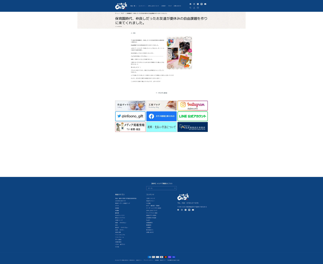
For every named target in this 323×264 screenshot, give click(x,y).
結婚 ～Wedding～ (121, 222)
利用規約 (157, 260)
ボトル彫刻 (118, 239)
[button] (133, 6)
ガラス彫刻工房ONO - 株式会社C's (127, 260)
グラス (117, 205)
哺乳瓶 (117, 212)
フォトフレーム (119, 237)
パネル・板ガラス (120, 244)
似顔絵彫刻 (149, 222)
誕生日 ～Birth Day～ (121, 227)
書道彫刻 (148, 225)
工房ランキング (150, 198)
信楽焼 (117, 208)
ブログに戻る (162, 93)
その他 (117, 246)
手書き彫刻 (118, 241)
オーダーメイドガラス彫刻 (153, 208)
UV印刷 (148, 203)
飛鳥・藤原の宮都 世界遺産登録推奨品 (126, 198)
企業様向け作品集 (151, 217)
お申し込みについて (151, 210)
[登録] (175, 188)
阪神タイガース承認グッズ (122, 203)
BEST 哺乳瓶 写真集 (152, 205)
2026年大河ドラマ (120, 200)
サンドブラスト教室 (151, 212)
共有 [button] (134, 33)
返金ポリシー (139, 260)
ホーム (117, 13)
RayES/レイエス (119, 215)
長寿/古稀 (118, 232)
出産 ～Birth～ (119, 229)
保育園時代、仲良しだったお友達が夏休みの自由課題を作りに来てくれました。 (147, 13)
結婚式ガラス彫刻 (151, 215)
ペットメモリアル (120, 234)
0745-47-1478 (192, 203)
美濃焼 (117, 210)
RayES (148, 220)
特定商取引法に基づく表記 (173, 260)
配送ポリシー (163, 260)
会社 (116, 225)
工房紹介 (148, 227)
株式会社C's (149, 229)
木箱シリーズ (119, 220)
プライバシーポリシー (149, 260)
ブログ (122, 13)
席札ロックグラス (120, 217)
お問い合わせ (150, 232)
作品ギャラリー (150, 200)
